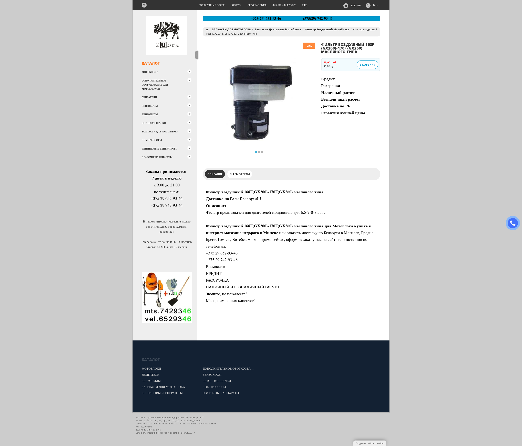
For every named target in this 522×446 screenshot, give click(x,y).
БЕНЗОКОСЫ (150, 106)
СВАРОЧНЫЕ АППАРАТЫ (157, 157)
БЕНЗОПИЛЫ (150, 114)
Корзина (356, 5)
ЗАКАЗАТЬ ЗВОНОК (514, 223)
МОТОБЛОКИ (150, 72)
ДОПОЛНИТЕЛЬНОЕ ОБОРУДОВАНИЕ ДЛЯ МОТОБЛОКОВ (155, 84)
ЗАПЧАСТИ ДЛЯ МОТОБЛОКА (160, 131)
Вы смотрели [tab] (240, 174)
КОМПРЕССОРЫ (152, 140)
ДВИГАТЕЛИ (149, 97)
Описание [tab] (214, 174)
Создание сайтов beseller (370, 443)
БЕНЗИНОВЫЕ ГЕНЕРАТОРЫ (159, 148)
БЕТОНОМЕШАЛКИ (154, 123)
